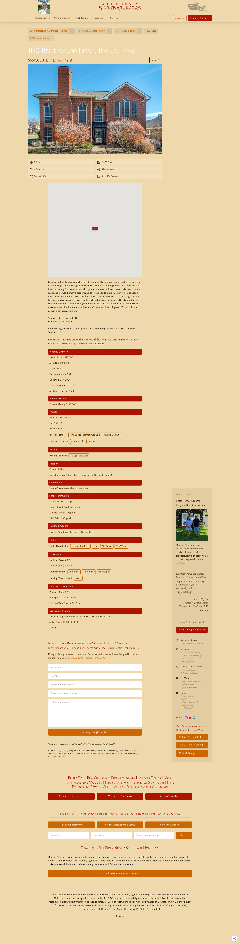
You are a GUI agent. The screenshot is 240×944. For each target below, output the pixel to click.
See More (181, 563)
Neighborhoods (62, 17)
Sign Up (184, 835)
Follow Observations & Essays (120, 824)
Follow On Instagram (71, 824)
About (178, 18)
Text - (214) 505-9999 (192, 745)
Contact (198, 18)
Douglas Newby (183, 494)
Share (154, 59)
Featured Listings (42, 17)
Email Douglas (189, 753)
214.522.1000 (96, 343)
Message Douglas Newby (95, 732)
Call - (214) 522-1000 (192, 737)
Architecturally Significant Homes (68, 894)
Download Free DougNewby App (119, 873)
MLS (111, 17)
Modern (98, 17)
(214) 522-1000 (154, 909)
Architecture (82, 17)
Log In (120, 916)
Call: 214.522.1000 (74, 657)
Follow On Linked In (168, 824)
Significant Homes (100, 894)
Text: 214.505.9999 (95, 657)
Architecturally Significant (128, 894)
